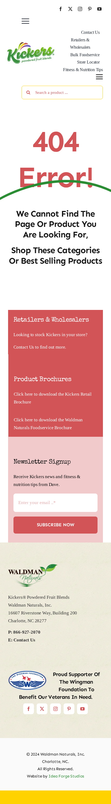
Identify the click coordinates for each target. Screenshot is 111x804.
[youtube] (99, 8)
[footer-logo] (33, 566)
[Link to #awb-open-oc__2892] (99, 76)
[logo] (31, 44)
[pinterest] (89, 8)
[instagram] (80, 8)
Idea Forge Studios (66, 776)
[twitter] (70, 8)
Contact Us (23, 347)
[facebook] (60, 8)
